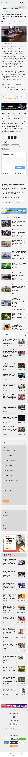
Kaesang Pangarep (10, 450)
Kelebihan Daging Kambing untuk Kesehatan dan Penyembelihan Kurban (18, 315)
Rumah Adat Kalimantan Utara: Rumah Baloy (13, 200)
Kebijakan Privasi (13, 731)
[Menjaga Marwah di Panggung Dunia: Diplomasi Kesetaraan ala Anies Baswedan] (21, 585)
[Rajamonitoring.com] (6, 743)
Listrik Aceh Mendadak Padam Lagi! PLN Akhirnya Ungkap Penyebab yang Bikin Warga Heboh (10, 418)
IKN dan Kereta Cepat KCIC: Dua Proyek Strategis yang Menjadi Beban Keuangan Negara (10, 679)
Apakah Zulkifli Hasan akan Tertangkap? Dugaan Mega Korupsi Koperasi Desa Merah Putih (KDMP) (9, 574)
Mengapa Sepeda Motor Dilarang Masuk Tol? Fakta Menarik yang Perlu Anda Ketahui (14, 98)
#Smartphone (6, 518)
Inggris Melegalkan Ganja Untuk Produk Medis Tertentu (19, 265)
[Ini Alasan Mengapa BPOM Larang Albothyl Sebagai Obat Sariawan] (6, 243)
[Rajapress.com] (14, 743)
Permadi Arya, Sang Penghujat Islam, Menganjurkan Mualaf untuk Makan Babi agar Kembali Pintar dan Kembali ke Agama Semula (9, 631)
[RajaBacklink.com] (6, 739)
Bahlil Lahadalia (9, 455)
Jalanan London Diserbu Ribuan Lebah (19, 221)
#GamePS (5, 522)
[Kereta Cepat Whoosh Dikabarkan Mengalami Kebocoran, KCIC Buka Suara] (6, 276)
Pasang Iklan (23, 729)
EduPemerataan (15, 145)
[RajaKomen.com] (21, 739)
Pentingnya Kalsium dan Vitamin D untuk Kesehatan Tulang (19, 325)
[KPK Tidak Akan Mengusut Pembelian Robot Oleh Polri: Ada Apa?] (21, 690)
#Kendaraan (6, 515)
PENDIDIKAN (7, 12)
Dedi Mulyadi (8, 475)
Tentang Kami (5, 729)
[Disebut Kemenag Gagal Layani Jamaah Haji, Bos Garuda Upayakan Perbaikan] (6, 289)
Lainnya (25, 335)
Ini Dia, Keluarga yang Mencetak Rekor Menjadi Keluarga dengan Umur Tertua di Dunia (19, 231)
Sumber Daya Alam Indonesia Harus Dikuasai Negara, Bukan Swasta (10, 669)
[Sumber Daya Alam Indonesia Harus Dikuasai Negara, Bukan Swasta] (21, 669)
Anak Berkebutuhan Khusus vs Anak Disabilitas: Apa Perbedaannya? (11, 196)
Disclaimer (5, 731)
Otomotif (14, 308)
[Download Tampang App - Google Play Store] (14, 724)
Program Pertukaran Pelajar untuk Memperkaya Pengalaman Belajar (10, 203)
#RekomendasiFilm (7, 528)
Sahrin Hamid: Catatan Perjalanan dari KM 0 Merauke (9, 619)
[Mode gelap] (22, 2)
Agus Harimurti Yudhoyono (12, 485)
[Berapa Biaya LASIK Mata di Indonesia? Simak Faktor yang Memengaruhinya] (21, 341)
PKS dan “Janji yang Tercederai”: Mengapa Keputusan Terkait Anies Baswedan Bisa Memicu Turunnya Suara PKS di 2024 (10, 645)
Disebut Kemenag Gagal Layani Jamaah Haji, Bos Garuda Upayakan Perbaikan (19, 287)
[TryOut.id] (14, 746)
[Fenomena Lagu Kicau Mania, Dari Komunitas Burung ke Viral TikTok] (21, 375)
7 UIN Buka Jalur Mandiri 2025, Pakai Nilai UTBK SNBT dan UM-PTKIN (13, 192)
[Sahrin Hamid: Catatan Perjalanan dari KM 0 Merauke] (21, 618)
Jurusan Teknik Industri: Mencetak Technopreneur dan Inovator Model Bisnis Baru (10, 386)
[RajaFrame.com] (14, 739)
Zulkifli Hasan (8, 465)
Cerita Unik (15, 235)
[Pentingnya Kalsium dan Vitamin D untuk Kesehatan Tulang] (6, 326)
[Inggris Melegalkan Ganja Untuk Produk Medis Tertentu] (6, 266)
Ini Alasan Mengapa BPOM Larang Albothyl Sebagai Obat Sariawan (18, 242)
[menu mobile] (25, 2)
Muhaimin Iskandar (10, 460)
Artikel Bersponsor (14, 729)
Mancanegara (15, 224)
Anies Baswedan (9, 496)
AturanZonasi (5, 148)
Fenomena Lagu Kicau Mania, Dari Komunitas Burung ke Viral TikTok (9, 376)
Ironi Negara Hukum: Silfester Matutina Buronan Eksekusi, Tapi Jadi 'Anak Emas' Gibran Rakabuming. (9, 607)
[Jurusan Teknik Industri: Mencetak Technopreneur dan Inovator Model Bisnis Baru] (21, 386)
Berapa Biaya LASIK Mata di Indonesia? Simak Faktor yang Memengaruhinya (10, 341)
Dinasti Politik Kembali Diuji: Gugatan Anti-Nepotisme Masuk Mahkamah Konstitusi (9, 596)
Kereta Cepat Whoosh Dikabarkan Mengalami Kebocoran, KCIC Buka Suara (18, 274)
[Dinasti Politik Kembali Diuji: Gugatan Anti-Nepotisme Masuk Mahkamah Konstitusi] (21, 596)
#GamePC (5, 525)
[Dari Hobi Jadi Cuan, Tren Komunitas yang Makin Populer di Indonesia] (21, 365)
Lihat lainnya (22, 698)
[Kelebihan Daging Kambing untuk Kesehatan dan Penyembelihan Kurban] (6, 316)
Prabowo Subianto (10, 491)
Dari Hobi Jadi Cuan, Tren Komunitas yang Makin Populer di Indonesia (9, 365)
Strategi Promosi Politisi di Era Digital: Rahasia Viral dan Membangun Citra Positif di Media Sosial (10, 657)
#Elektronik (5, 512)
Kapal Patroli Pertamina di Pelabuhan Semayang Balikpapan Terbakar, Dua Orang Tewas (19, 253)
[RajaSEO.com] (21, 743)
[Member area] (20, 2)
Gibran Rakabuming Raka (11, 480)
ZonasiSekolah (6, 145)
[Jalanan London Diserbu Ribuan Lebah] (6, 223)
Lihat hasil (22, 501)
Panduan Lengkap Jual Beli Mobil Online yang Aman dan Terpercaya (10, 407)
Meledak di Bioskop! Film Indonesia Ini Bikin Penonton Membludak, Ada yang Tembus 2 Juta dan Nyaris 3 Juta (10, 429)
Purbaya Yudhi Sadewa (11, 470)
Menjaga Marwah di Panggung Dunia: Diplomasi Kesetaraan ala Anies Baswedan (9, 585)
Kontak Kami (22, 731)
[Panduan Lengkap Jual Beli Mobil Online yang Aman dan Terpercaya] (21, 407)
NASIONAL (14, 278)
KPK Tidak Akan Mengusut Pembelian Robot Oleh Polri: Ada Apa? (9, 690)
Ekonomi (14, 256)
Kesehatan (14, 244)
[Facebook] (14, 716)
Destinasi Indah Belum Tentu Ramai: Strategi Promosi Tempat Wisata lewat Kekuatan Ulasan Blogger (10, 562)
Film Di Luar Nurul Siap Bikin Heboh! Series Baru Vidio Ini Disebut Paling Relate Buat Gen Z (9, 397)
